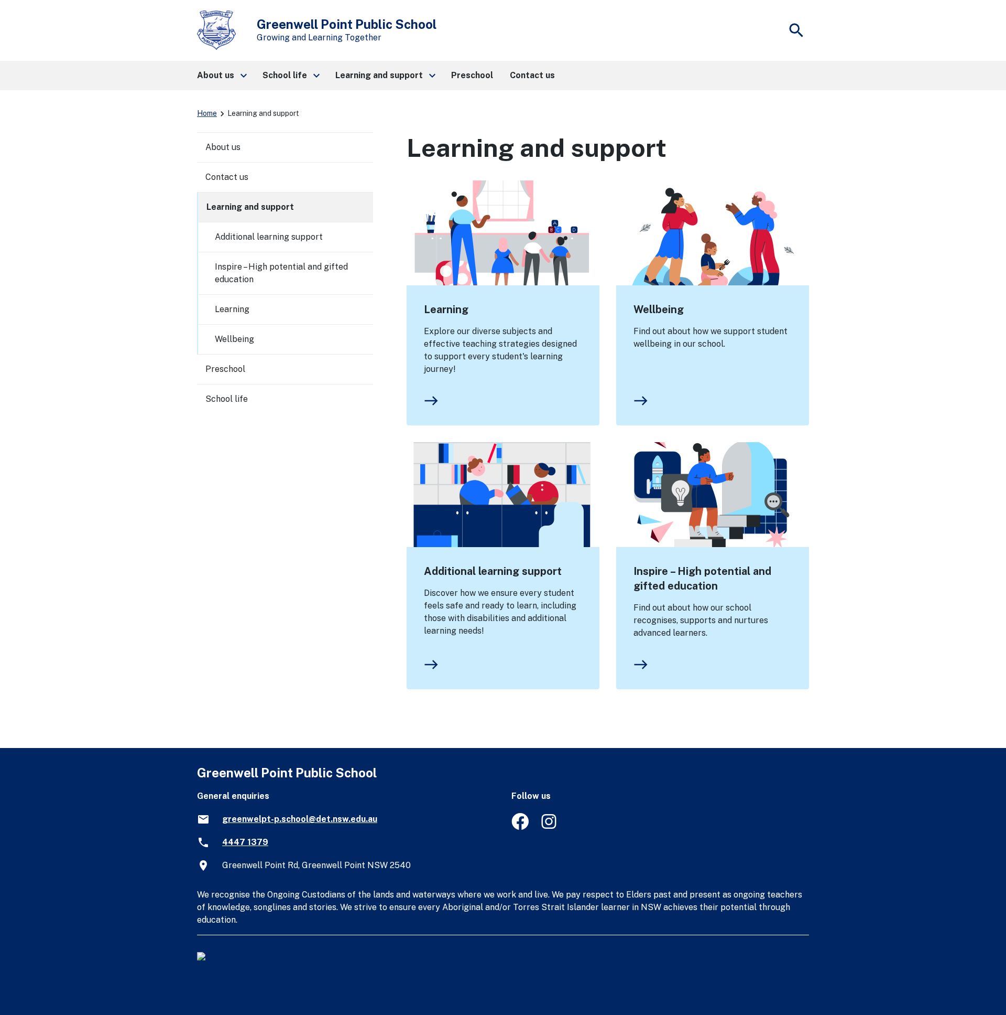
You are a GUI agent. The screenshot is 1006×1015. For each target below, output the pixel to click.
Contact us (226, 177)
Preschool (225, 369)
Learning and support (250, 207)
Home (207, 113)
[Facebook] (520, 827)
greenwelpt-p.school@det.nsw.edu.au (299, 819)
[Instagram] (550, 827)
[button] (221, 75)
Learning (446, 309)
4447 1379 (245, 842)
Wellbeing (658, 309)
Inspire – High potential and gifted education (702, 578)
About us (222, 147)
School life (226, 399)
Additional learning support (493, 571)
